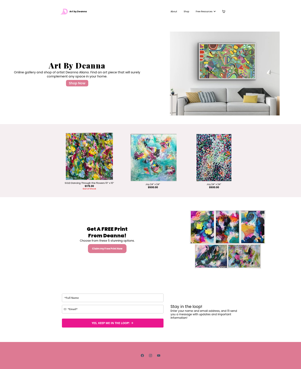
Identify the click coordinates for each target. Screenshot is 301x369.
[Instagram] (150, 355)
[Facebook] (142, 355)
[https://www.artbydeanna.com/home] (64, 11)
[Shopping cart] (223, 11)
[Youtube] (159, 355)
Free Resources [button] (204, 11)
